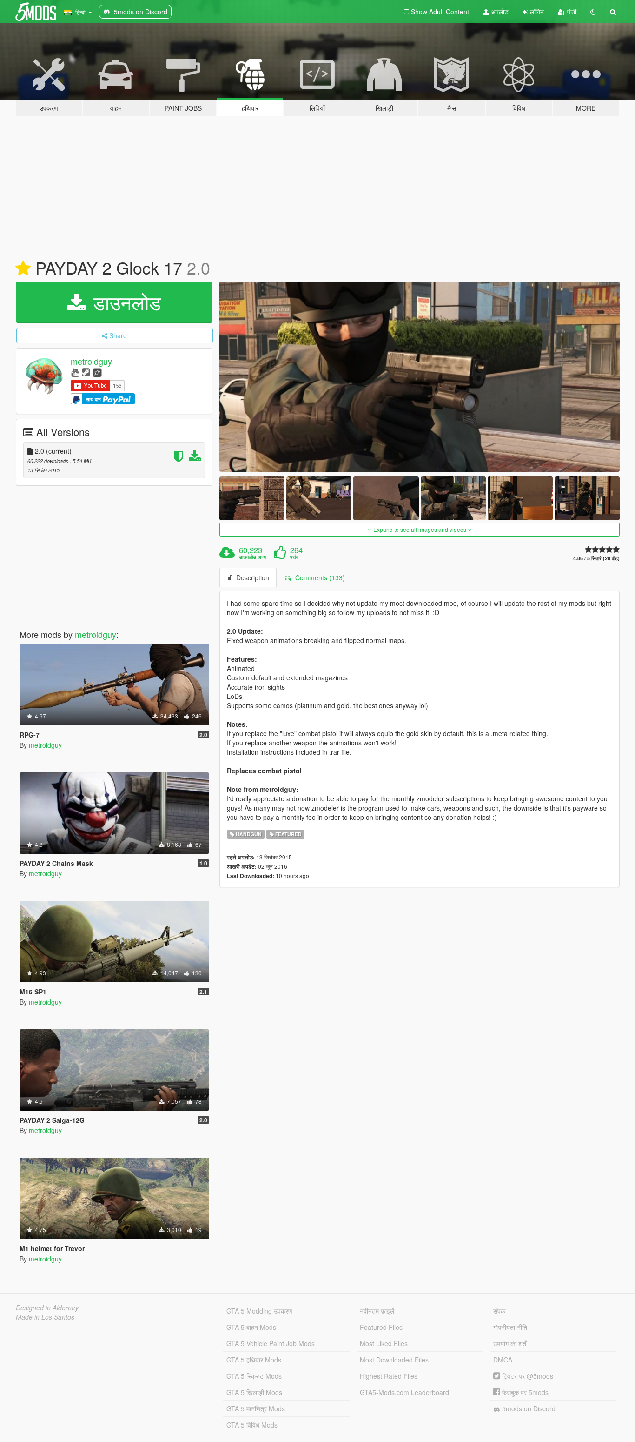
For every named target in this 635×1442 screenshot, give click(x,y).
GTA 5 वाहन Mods (251, 1327)
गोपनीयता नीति (510, 1327)
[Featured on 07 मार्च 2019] (23, 268)
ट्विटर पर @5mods (526, 1376)
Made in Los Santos (45, 1316)
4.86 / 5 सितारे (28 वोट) (596, 558)
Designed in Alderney (47, 1307)
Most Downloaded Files (394, 1359)
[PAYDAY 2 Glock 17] (419, 377)
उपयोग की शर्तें (509, 1343)
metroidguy (91, 361)
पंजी (570, 11)
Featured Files (381, 1327)
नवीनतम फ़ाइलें (377, 1310)
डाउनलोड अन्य (252, 557)
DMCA (502, 1359)
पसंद (294, 557)
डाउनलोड (124, 302)
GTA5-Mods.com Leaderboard (404, 1392)
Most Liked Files (384, 1343)
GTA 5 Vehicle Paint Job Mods (270, 1343)
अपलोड (499, 11)
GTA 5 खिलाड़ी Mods (254, 1392)
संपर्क (499, 1310)
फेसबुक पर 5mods (524, 1392)
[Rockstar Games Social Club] (97, 371)
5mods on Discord (528, 1408)
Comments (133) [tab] (318, 577)
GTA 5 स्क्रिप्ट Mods (254, 1376)
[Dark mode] (593, 11)
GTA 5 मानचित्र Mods (255, 1408)
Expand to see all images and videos (420, 529)
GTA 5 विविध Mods (252, 1424)
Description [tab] (250, 577)
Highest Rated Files (388, 1376)
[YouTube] (75, 371)
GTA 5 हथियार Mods (253, 1359)
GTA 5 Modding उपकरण (259, 1310)
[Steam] (85, 371)
